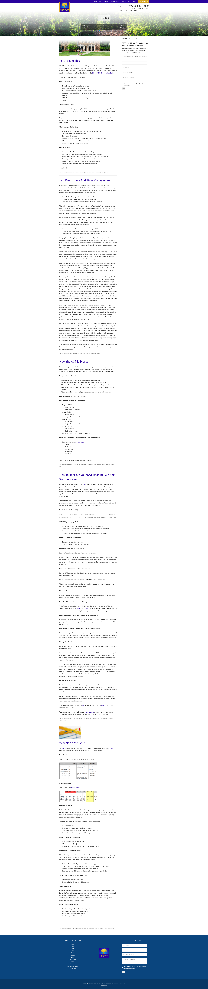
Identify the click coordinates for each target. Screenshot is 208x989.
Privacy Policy (122, 983)
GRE (131, 11)
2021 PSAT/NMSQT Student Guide (103, 73)
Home (72, 944)
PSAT (90, 172)
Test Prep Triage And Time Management (85, 180)
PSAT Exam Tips (69, 60)
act (87, 172)
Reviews (72, 964)
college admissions (95, 718)
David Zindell (96, 353)
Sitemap (116, 983)
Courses (73, 955)
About (72, 957)
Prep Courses (144, 11)
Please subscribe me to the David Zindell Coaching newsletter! (135, 84)
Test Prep (78, 172)
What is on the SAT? (72, 743)
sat (92, 172)
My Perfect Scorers (72, 966)
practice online (89, 712)
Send (123, 88)
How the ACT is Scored (74, 361)
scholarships (105, 718)
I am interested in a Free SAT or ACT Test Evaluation (135, 59)
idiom (79, 608)
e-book (103, 705)
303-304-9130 (141, 6)
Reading (110, 748)
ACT (121, 11)
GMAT (136, 11)
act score (86, 464)
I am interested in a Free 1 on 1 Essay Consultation (135, 56)
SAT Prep (73, 172)
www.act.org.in (79, 442)
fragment (87, 608)
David (106, 172)
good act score (92, 464)
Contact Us (73, 968)
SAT (126, 11)
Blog (72, 961)
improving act (100, 464)
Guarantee (73, 959)
